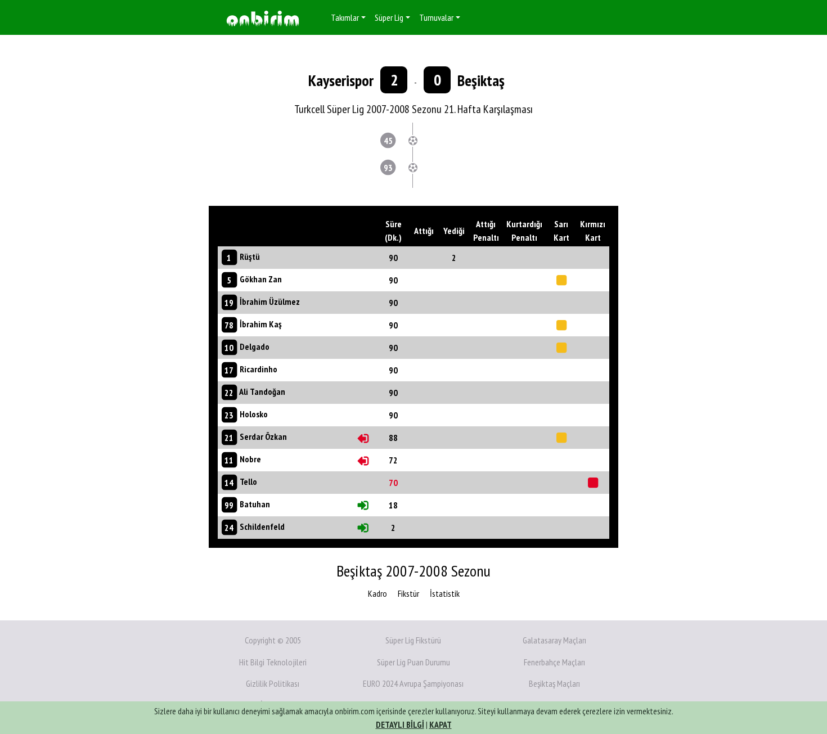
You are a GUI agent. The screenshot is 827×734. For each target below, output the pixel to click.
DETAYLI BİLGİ (400, 724)
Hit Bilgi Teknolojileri (273, 662)
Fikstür (408, 593)
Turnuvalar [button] (436, 17)
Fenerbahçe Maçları (554, 662)
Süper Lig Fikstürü (413, 640)
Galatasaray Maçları (554, 640)
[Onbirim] (262, 17)
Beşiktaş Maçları (554, 683)
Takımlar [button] (345, 17)
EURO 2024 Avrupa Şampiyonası (413, 683)
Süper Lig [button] (389, 17)
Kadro (377, 593)
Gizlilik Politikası (272, 683)
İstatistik (445, 593)
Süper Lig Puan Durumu (413, 662)
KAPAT (440, 724)
